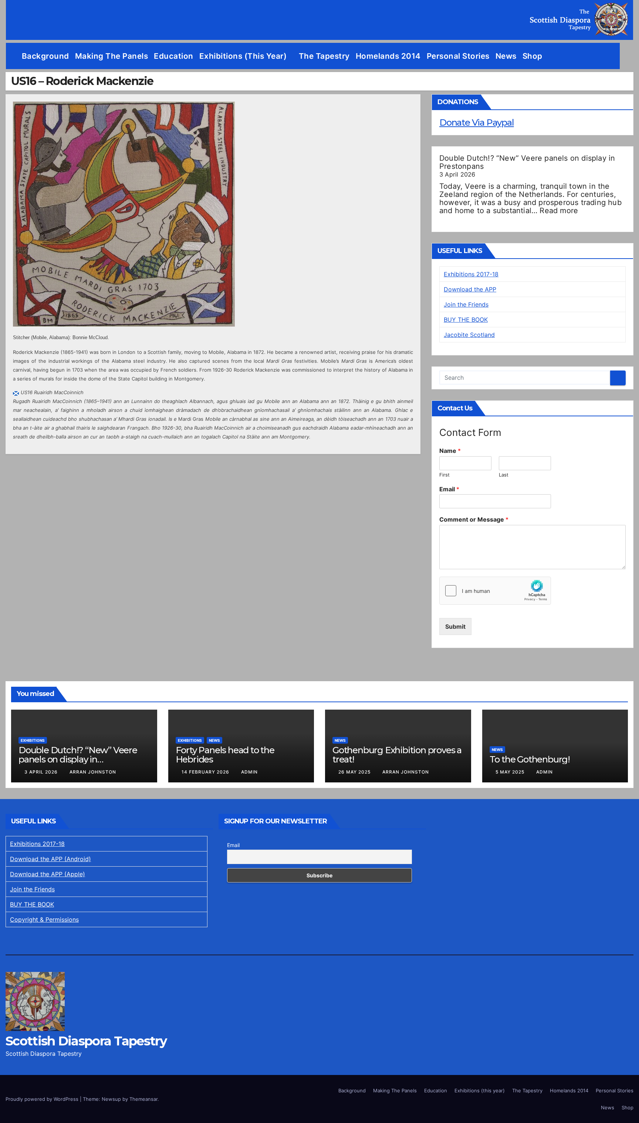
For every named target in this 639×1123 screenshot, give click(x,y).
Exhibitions (33, 740)
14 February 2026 (206, 772)
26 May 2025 (355, 772)
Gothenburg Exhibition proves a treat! (397, 755)
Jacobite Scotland (469, 334)
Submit (455, 626)
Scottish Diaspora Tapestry (86, 1041)
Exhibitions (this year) (244, 56)
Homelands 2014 (388, 56)
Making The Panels (111, 56)
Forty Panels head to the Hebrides (225, 755)
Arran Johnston (93, 772)
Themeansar (143, 1099)
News (506, 56)
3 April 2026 (41, 772)
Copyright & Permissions (44, 919)
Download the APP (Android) (50, 859)
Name (450, 450)
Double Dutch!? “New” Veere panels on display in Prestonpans (527, 162)
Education (173, 56)
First (444, 475)
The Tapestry (324, 56)
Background (45, 56)
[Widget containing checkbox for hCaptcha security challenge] (495, 591)
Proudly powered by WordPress (43, 1099)
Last (503, 475)
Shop (532, 56)
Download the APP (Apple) (47, 874)
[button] (628, 56)
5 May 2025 (511, 772)
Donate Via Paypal (476, 122)
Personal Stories (458, 56)
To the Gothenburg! (530, 759)
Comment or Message (473, 519)
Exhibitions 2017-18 (471, 274)
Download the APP (470, 289)
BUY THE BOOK (466, 319)
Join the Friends (466, 304)
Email (449, 489)
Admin (249, 772)
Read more (559, 210)
